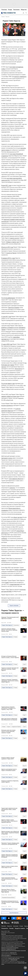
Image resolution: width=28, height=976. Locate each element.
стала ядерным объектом (16, 478)
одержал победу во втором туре (10, 396)
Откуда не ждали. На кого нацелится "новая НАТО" (7, 758)
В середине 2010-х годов (8, 258)
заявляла (12, 487)
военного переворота (20, 76)
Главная (3, 16)
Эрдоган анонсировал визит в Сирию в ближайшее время (9, 770)
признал (3, 366)
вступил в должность (7, 405)
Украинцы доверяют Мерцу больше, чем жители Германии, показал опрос (9, 630)
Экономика (15, 926)
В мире (21, 926)
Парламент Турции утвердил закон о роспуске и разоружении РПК (10, 843)
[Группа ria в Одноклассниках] (18, 918)
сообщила (4, 538)
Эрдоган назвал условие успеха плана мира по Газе (9, 867)
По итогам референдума (8, 298)
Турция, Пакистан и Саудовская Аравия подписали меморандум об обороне (9, 856)
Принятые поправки (13, 307)
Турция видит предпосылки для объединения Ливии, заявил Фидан (9, 809)
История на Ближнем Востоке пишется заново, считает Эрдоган (10, 657)
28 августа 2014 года (7, 247)
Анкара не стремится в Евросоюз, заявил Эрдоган (10, 781)
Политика (3, 926)
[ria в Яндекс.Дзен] (8, 918)
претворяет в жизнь (6, 458)
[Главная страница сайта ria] (8, 13)
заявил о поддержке (20, 569)
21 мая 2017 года (6, 316)
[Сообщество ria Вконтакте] (13, 918)
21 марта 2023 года (6, 344)
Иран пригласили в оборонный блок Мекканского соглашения (9, 719)
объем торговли (17, 517)
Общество (9, 926)
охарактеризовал (15, 584)
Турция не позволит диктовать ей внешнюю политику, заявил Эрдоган (9, 669)
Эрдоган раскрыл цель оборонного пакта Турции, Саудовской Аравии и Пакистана (10, 833)
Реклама (11, 928)
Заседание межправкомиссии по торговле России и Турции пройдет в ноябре (10, 902)
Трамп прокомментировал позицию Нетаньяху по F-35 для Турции (9, 879)
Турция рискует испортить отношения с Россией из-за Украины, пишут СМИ (8, 708)
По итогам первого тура (8, 383)
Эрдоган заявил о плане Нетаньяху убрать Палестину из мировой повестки (9, 821)
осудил (7, 582)
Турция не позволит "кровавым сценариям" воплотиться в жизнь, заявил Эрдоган (10, 681)
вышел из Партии (11, 253)
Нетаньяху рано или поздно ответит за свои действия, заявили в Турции (8, 731)
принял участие (14, 238)
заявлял (3, 560)
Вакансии (3, 934)
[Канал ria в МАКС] (3, 918)
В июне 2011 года (6, 185)
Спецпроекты (4, 928)
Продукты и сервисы (20, 928)
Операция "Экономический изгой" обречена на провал (10, 618)
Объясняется (18, 368)
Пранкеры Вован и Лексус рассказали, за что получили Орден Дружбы (8, 891)
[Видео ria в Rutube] (23, 918)
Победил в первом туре (12, 242)
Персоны (7, 16)
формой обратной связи (14, 958)
